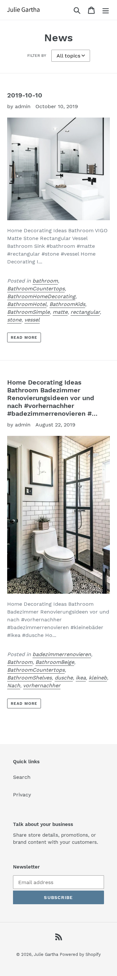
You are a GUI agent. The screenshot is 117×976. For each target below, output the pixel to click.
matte (60, 312)
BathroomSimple (28, 312)
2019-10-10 (24, 95)
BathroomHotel (26, 304)
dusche (64, 678)
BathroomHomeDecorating (41, 296)
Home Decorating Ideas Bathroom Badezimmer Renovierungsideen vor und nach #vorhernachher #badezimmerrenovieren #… (52, 397)
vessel (32, 320)
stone (14, 320)
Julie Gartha (46, 954)
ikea (81, 678)
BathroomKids (67, 304)
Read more (24, 337)
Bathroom (19, 662)
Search (22, 777)
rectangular (85, 312)
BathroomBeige (54, 662)
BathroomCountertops (36, 288)
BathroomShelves (29, 678)
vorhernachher (41, 685)
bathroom (45, 281)
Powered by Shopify (80, 954)
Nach (13, 685)
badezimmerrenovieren (61, 654)
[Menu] (105, 10)
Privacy (22, 795)
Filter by (36, 55)
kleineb (98, 678)
